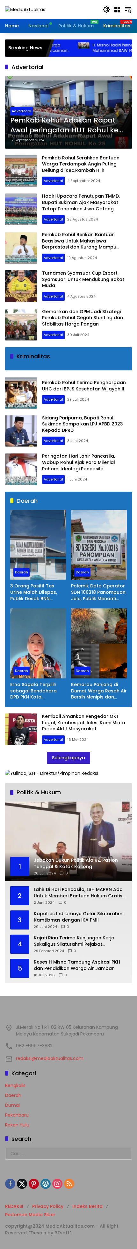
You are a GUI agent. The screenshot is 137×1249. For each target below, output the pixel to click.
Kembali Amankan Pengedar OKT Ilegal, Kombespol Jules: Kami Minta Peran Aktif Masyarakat (83, 722)
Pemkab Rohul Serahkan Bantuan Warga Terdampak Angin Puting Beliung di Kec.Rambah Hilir (80, 164)
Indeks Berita (87, 1206)
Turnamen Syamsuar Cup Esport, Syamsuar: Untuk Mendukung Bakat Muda (83, 279)
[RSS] (69, 1184)
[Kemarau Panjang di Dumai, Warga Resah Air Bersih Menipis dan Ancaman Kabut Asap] (99, 643)
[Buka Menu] (117, 9)
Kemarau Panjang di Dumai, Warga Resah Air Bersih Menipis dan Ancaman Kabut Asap (99, 691)
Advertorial (21, 111)
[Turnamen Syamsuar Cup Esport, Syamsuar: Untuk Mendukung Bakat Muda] (21, 286)
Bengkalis (15, 1085)
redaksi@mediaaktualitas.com (49, 1058)
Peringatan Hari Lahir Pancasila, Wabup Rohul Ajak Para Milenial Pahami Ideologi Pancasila (78, 462)
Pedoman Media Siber (30, 1214)
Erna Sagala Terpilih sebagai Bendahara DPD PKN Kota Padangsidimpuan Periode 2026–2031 (33, 691)
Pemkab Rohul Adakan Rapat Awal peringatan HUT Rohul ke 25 (64, 125)
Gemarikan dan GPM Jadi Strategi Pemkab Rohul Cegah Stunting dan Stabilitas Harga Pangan (82, 317)
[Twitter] (22, 1184)
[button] (106, 9)
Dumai (12, 1105)
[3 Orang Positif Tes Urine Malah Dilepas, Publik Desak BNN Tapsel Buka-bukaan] (38, 545)
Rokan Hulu (17, 1125)
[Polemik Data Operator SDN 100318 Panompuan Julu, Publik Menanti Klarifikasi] (99, 545)
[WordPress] (45, 1184)
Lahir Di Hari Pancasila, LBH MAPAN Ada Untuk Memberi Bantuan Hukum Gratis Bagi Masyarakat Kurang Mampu (78, 893)
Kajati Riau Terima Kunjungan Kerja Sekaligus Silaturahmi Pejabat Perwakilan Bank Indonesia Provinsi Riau (80, 941)
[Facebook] (10, 1184)
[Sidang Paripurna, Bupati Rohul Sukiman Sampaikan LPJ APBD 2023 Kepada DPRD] (21, 431)
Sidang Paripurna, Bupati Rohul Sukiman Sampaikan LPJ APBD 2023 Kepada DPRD (82, 424)
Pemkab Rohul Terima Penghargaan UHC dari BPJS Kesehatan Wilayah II (84, 385)
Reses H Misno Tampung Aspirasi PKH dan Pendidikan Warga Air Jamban (77, 965)
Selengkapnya (68, 757)
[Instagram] (57, 1184)
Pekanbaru (17, 1115)
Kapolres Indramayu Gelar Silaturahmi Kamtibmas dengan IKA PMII (78, 917)
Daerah (21, 572)
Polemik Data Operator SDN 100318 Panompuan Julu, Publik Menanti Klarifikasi (98, 592)
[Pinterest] (34, 1184)
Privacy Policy (47, 1206)
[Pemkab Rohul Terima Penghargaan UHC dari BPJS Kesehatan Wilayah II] (21, 393)
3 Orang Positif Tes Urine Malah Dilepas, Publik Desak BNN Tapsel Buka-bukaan (34, 592)
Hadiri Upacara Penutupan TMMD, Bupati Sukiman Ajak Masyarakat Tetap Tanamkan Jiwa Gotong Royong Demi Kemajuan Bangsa (81, 205)
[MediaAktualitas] (25, 9)
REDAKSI (14, 1206)
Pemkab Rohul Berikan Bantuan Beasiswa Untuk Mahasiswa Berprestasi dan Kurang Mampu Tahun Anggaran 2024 (79, 243)
